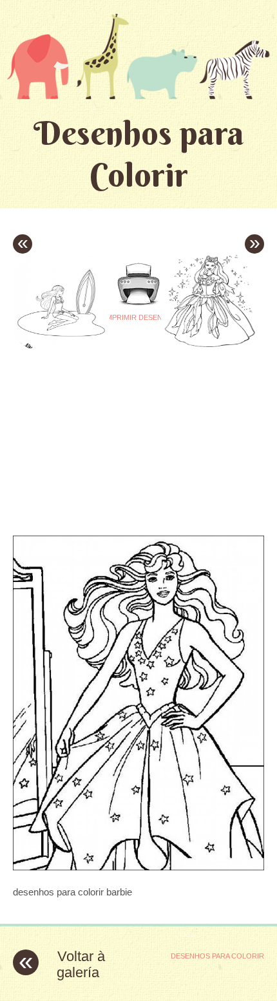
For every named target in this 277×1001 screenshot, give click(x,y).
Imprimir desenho (138, 317)
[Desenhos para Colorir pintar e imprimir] (138, 56)
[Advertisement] (121, 431)
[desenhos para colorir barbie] (138, 866)
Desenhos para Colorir (138, 154)
